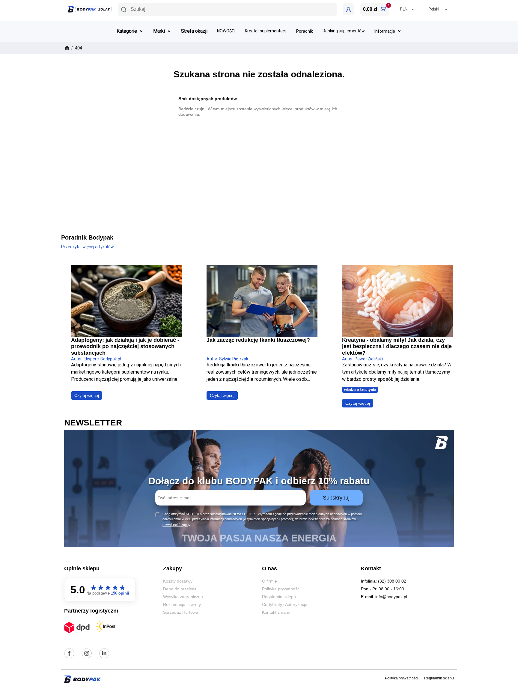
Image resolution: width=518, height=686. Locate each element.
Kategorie (127, 31)
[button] (227, 9)
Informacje (384, 31)
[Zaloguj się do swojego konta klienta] (348, 9)
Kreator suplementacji (266, 31)
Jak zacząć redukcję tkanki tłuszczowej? (258, 340)
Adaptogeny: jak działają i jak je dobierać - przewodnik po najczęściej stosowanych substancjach (125, 346)
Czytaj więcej (86, 395)
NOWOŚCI (226, 31)
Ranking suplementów (344, 31)
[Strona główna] (66, 48)
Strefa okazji (194, 31)
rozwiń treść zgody (176, 524)
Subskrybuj (336, 498)
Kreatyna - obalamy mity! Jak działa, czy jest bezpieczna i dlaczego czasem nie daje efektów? (397, 346)
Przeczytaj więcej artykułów (87, 246)
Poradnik (304, 31)
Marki (159, 31)
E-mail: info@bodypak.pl (384, 596)
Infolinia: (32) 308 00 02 (383, 581)
